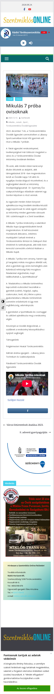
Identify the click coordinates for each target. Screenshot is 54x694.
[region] (27, 672)
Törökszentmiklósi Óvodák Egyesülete (21, 126)
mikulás (11, 122)
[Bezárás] (51, 653)
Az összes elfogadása (27, 688)
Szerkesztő (25, 118)
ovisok (18, 122)
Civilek (18, 99)
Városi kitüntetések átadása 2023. (25, 424)
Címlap (9, 99)
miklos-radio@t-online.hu (25, 596)
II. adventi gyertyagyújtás (33, 432)
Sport (25, 122)
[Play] (23, 43)
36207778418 (18, 592)
